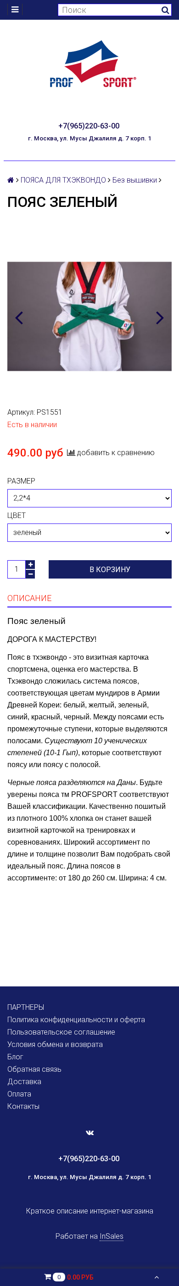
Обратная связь (34, 1069)
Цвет (16, 515)
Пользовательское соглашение (61, 1032)
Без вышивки (134, 180)
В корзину (110, 569)
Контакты (23, 1106)
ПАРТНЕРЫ (25, 1007)
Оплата (19, 1094)
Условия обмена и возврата (55, 1044)
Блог (15, 1056)
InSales (111, 1236)
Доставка (24, 1081)
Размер (21, 481)
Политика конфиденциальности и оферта (76, 1019)
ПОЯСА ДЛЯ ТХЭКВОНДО (63, 180)
